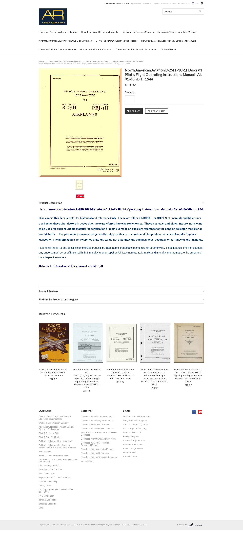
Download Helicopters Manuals (138, 31)
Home (41, 61)
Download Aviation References (96, 49)
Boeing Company (131, 436)
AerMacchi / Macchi (132, 432)
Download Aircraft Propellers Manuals (177, 31)
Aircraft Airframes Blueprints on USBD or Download (65, 40)
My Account (136, 3)
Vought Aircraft (129, 452)
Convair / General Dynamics (135, 424)
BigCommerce (196, 525)
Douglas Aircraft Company (135, 421)
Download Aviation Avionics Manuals (57, 49)
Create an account (168, 3)
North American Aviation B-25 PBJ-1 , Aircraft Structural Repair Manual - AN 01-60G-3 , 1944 (121, 374)
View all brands (130, 456)
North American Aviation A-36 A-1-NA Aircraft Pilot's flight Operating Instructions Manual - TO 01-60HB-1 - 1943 (188, 375)
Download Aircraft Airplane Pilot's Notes (117, 40)
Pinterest (200, 412)
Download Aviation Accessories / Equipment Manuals (168, 40)
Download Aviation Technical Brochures (136, 49)
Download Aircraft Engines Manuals (99, 31)
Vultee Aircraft (168, 49)
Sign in (156, 3)
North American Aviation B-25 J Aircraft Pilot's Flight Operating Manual (53, 372)
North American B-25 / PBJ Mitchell (128, 61)
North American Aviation (97, 61)
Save (82, 196)
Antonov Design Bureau (134, 440)
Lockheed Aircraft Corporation (136, 417)
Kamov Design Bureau (133, 448)
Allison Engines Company (134, 428)
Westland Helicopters (132, 444)
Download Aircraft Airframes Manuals (58, 31)
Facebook (194, 412)
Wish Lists (147, 3)
